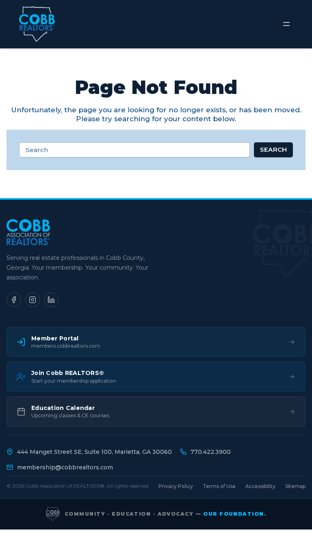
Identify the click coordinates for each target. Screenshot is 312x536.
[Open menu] (286, 24)
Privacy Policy (175, 486)
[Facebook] (13, 299)
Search (273, 149)
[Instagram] (32, 299)
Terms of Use (219, 486)
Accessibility (260, 486)
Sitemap (295, 486)
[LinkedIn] (51, 299)
